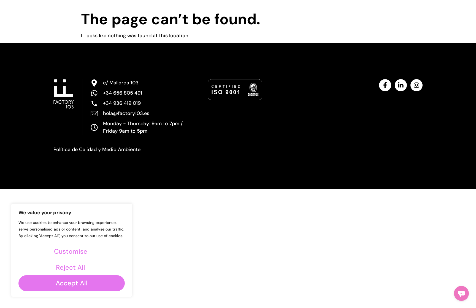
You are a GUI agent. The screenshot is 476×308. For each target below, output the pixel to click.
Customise (70, 251)
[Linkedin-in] (401, 85)
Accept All (72, 283)
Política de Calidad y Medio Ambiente (96, 149)
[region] (71, 250)
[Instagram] (416, 85)
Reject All (70, 267)
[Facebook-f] (385, 85)
